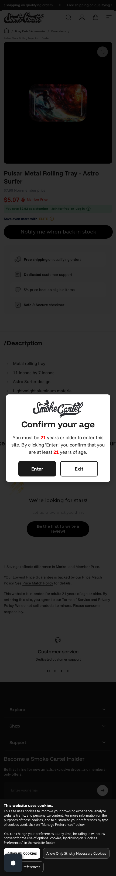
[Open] (13, 863)
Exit (79, 469)
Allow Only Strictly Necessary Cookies (76, 853)
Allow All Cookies (22, 853)
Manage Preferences (23, 866)
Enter (37, 469)
